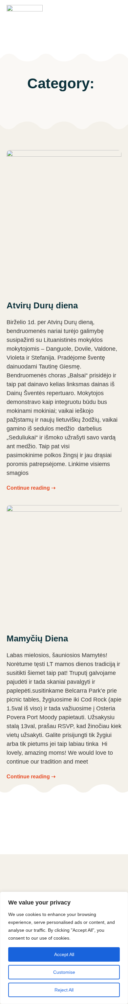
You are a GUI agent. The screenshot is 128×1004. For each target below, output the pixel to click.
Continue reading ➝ (31, 488)
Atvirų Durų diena (42, 305)
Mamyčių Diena (37, 638)
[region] (64, 948)
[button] (116, 18)
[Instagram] (41, 886)
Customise (64, 972)
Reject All (64, 990)
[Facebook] (13, 886)
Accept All (64, 954)
